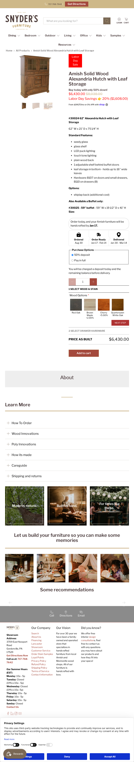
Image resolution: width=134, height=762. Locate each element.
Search (35, 633)
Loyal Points (37, 657)
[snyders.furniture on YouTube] (20, 714)
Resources (64, 44)
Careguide (19, 465)
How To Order (22, 423)
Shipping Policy (39, 667)
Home (9, 50)
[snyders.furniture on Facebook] (8, 714)
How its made (22, 455)
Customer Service (40, 650)
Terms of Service (40, 671)
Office (84, 35)
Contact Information (42, 674)
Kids (99, 35)
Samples (115, 35)
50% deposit (82, 254)
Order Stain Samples (42, 654)
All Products (23, 50)
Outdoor (50, 35)
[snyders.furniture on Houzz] (12, 714)
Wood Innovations (25, 434)
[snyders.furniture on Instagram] (15, 714)
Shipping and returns (27, 476)
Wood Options (78, 295)
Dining (12, 35)
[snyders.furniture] (21, 21)
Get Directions (77, 4)
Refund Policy (38, 664)
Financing (36, 640)
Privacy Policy (38, 660)
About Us (36, 636)
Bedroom (30, 35)
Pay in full (80, 260)
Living (68, 35)
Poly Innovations (24, 444)
